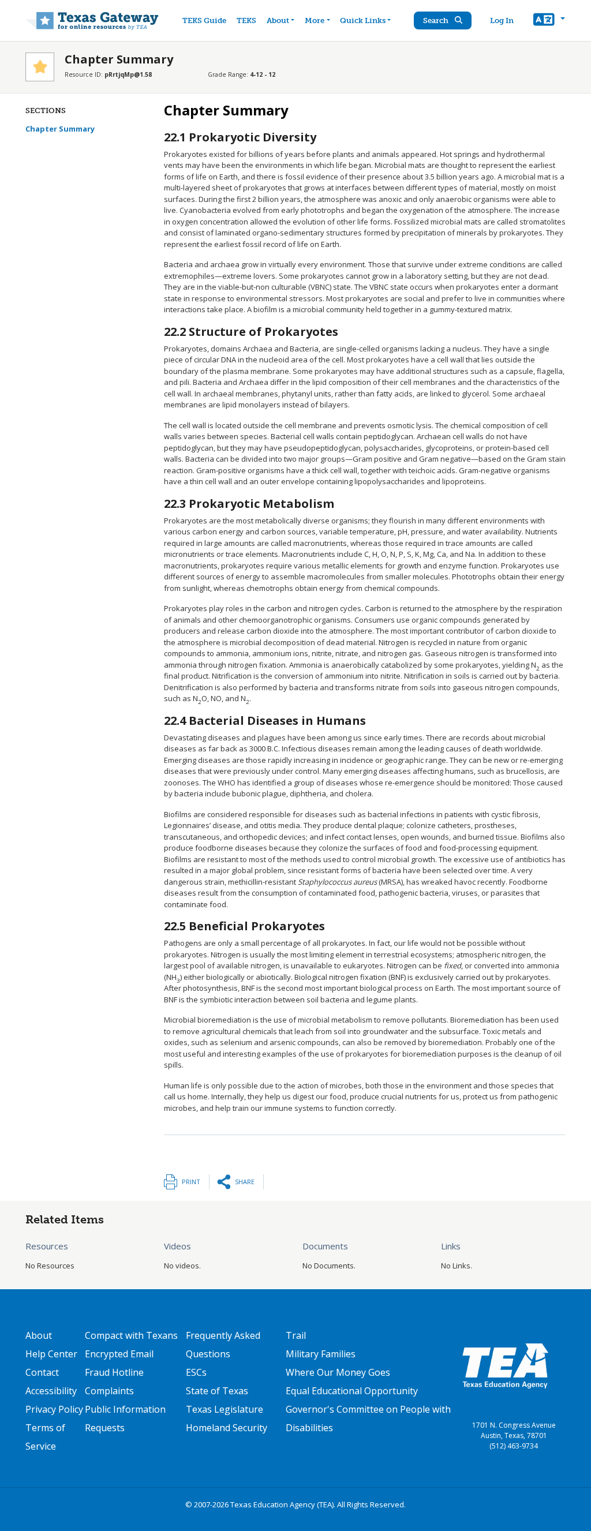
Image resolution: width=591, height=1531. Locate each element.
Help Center (51, 1353)
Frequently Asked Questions (223, 1344)
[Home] (92, 20)
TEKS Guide (204, 20)
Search (436, 20)
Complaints (109, 1390)
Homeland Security (226, 1427)
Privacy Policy (54, 1409)
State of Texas (217, 1390)
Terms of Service (45, 1437)
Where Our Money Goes (338, 1372)
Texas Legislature (224, 1409)
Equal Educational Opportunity (352, 1390)
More (314, 20)
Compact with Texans (131, 1335)
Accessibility (51, 1390)
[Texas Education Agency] (505, 1365)
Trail (296, 1335)
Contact (42, 1372)
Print (191, 1181)
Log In (502, 20)
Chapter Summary (60, 128)
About (278, 20)
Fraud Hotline (114, 1372)
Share (245, 1181)
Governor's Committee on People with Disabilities (368, 1418)
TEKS (246, 20)
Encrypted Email (119, 1353)
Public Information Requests (125, 1418)
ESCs (196, 1372)
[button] (549, 21)
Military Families (321, 1353)
